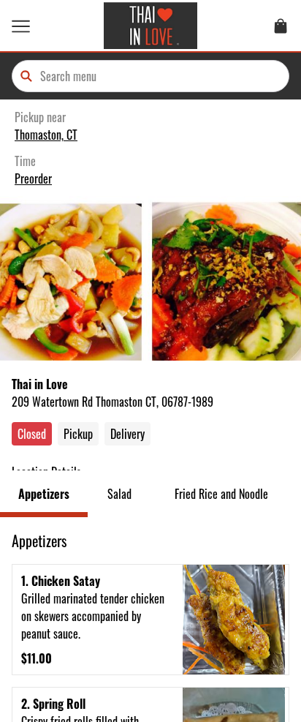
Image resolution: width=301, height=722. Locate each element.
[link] (280, 26)
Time (25, 161)
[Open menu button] (21, 26)
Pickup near (40, 117)
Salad (119, 494)
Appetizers (43, 494)
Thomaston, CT (46, 134)
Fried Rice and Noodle (221, 494)
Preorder (33, 178)
